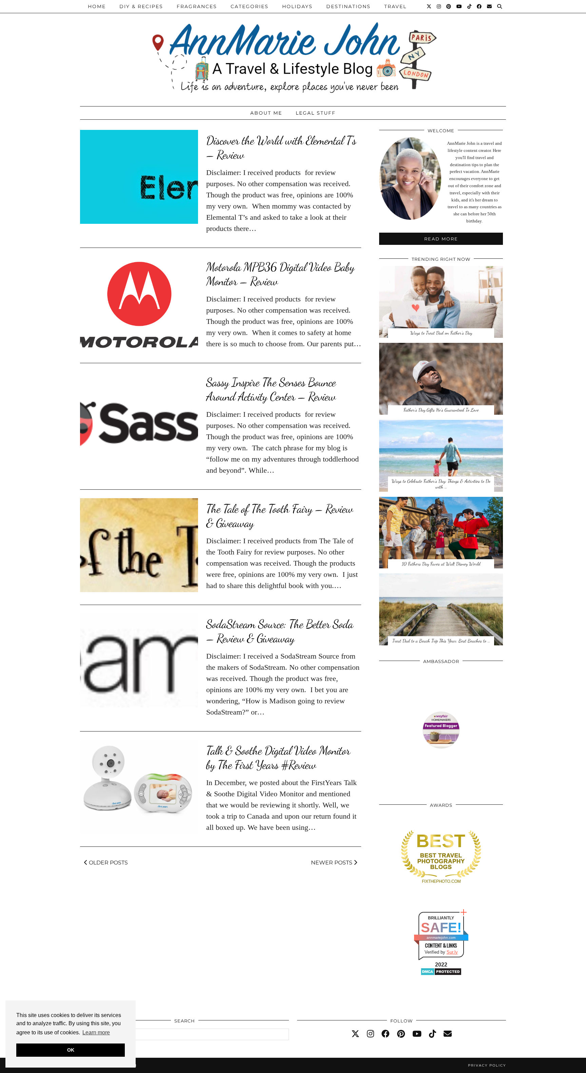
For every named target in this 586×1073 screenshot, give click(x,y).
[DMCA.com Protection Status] (441, 974)
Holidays (297, 6)
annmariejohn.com (441, 937)
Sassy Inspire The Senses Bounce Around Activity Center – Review (271, 389)
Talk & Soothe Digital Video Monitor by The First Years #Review (278, 757)
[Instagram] (439, 6)
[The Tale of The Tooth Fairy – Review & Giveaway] (139, 545)
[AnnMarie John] (293, 51)
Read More (441, 238)
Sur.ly (452, 952)
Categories (250, 6)
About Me (266, 113)
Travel (395, 6)
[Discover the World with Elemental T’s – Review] (139, 177)
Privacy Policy (487, 1065)
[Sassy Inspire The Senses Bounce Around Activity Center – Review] (139, 419)
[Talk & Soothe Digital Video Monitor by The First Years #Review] (139, 787)
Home (97, 6)
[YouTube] (459, 6)
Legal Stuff (316, 113)
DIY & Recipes (141, 6)
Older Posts (107, 862)
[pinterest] (401, 1034)
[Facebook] (479, 6)
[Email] (489, 6)
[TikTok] (469, 6)
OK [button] (70, 1050)
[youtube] (417, 1034)
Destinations (348, 6)
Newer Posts (332, 862)
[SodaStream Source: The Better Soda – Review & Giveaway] (139, 660)
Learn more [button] (96, 1032)
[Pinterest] (449, 6)
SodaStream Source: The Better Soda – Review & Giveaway (279, 631)
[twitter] (355, 1034)
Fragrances (197, 6)
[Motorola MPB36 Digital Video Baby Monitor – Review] (139, 303)
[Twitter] (429, 6)
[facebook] (386, 1034)
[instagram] (370, 1034)
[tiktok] (432, 1034)
